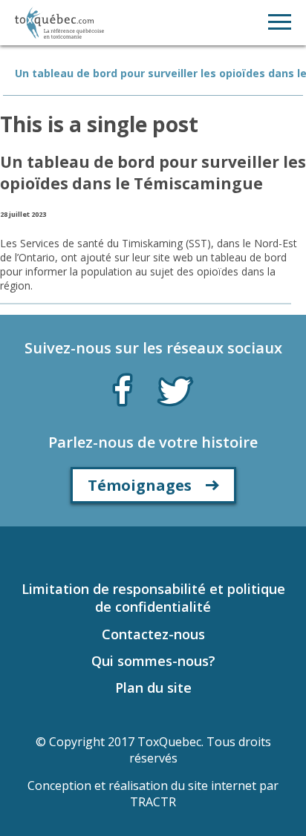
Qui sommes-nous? (153, 661)
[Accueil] (59, 22)
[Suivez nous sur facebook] (122, 387)
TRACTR (153, 802)
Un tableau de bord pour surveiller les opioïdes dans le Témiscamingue (153, 172)
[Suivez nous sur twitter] (175, 390)
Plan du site (153, 687)
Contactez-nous (153, 634)
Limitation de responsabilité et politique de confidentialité (153, 597)
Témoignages (140, 485)
